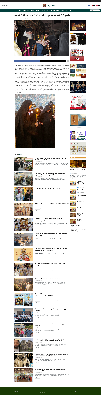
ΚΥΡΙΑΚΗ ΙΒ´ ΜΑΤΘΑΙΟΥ (75, 225)
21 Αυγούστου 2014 (74, 231)
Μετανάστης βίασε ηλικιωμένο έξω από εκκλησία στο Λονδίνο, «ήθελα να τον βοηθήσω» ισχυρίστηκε (50, 339)
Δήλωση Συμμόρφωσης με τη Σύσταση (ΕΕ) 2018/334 (43, 392)
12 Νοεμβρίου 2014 (74, 226)
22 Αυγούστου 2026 (38, 161)
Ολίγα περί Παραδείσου (79, 220)
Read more (37, 167)
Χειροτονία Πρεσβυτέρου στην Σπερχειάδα (47, 188)
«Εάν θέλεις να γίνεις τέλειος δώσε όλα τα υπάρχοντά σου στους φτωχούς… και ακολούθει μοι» (77, 171)
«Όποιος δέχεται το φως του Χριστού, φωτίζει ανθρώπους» (52, 203)
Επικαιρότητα (36, 0)
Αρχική (32, 0)
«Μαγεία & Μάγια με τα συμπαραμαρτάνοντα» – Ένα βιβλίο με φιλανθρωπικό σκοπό (50, 294)
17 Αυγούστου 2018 (81, 222)
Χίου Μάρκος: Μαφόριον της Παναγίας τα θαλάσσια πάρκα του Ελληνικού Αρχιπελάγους (50, 174)
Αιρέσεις (68, 0)
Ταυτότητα (28, 390)
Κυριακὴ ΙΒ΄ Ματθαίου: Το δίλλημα (81, 190)
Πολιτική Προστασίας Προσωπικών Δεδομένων (52, 390)
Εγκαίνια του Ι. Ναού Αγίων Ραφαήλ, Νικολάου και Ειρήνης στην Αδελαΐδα (49, 219)
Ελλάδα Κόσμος (18, 339)
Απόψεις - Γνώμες (18, 354)
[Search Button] (99, 10)
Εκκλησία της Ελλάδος (19, 18)
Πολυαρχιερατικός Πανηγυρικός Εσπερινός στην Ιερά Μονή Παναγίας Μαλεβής (50, 159)
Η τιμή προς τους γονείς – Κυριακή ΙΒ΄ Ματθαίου (81, 202)
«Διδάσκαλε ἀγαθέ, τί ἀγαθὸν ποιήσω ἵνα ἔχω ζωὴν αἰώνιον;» (81, 196)
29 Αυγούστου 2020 (81, 199)
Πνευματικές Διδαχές (57, 0)
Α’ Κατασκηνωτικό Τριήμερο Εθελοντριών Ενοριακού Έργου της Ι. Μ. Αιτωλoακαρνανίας (50, 370)
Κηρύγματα (45, 0)
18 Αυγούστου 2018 (81, 217)
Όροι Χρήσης (40, 390)
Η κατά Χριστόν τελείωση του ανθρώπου (80, 214)
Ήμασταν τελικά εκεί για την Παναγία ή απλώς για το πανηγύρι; (51, 324)
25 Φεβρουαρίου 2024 (27, 18)
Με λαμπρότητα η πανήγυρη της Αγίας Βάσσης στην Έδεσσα (50, 264)
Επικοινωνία (34, 390)
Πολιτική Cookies (30, 392)
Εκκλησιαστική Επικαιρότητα (76, 167)
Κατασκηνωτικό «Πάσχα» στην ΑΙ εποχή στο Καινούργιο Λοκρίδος (51, 309)
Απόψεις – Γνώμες (50, 0)
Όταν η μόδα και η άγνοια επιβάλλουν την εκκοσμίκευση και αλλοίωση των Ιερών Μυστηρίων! (51, 355)
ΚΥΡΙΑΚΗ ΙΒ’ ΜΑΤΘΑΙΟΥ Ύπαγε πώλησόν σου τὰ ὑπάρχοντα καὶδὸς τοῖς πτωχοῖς (81, 183)
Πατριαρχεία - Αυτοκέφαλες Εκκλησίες (22, 218)
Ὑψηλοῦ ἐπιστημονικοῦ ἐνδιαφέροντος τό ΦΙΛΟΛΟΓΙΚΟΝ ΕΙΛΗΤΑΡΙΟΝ (51, 234)
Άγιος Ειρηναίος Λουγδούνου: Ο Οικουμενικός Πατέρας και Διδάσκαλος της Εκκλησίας (51, 249)
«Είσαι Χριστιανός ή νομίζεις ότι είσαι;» (81, 208)
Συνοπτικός (41, 0)
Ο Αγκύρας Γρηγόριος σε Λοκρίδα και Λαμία (48, 279)
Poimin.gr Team (34, 18)
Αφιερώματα (64, 0)
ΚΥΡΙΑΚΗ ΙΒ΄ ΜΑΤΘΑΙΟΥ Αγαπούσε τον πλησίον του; (78, 230)
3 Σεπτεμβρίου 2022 (73, 173)
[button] (76, 127)
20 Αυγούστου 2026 (38, 372)
